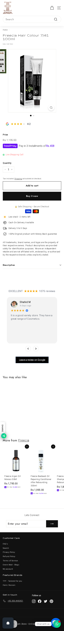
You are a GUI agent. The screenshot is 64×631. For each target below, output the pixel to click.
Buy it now (32, 196)
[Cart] (52, 8)
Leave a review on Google (32, 360)
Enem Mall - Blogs (11, 565)
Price (5, 134)
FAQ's (5, 544)
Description (9, 265)
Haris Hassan (9, 585)
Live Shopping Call (14, 154)
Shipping (18, 179)
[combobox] (32, 19)
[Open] (8, 623)
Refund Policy (9, 556)
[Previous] (28, 348)
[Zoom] (51, 108)
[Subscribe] (52, 523)
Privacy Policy (9, 552)
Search (6, 548)
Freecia (23, 440)
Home (5, 30)
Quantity (7, 163)
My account (8, 569)
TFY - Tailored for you (12, 581)
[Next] (36, 348)
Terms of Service (10, 561)
